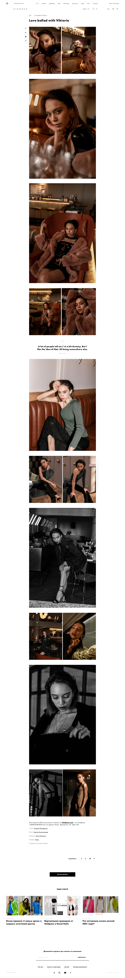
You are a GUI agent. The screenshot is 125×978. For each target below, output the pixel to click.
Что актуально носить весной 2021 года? (98, 922)
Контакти (95, 3)
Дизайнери (52, 3)
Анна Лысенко (41, 836)
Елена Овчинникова (41, 832)
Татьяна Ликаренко (41, 828)
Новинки (44, 3)
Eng (108, 9)
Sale (37, 3)
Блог (88, 3)
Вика (37, 840)
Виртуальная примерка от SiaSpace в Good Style (58, 922)
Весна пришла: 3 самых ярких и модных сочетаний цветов (24, 922)
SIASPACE (21, 9)
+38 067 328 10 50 (19, 3)
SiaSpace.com (67, 822)
